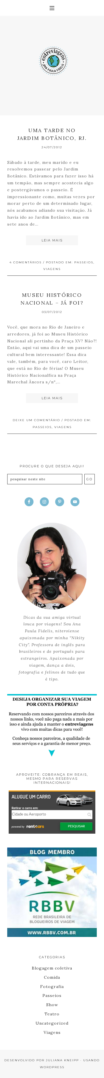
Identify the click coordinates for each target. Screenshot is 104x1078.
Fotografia (52, 986)
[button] (52, 8)
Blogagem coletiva (52, 968)
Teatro (52, 1014)
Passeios (83, 262)
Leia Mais (52, 240)
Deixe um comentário (36, 420)
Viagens (52, 269)
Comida (52, 977)
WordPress (52, 1067)
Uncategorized (52, 1023)
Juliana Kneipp (62, 1060)
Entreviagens (52, 59)
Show (52, 1004)
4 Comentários (26, 262)
